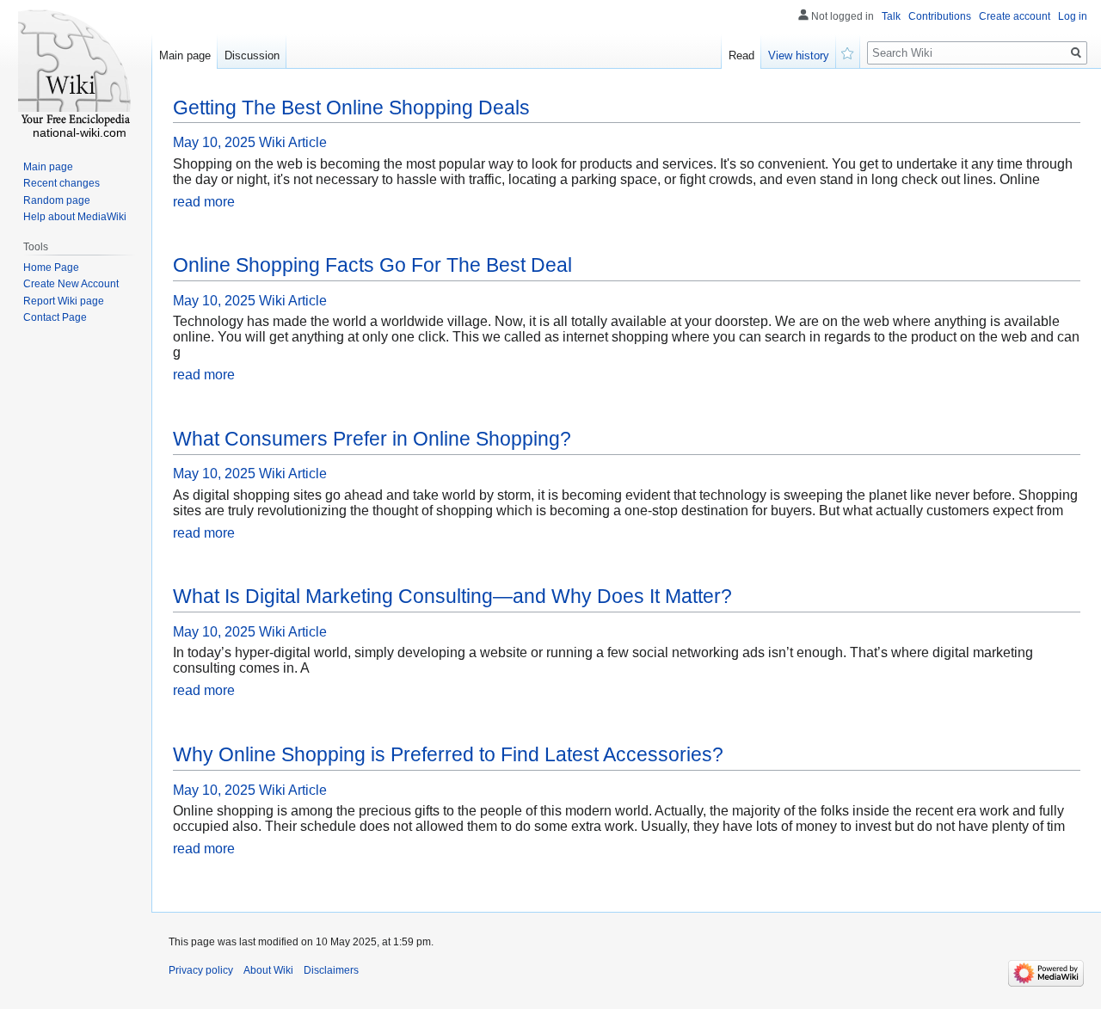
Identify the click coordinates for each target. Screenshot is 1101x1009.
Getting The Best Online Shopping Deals (351, 107)
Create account (1014, 16)
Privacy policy (201, 970)
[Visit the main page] (76, 69)
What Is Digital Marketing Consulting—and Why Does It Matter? (452, 596)
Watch (848, 51)
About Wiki (268, 970)
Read (741, 55)
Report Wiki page (63, 301)
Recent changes (61, 183)
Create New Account (71, 284)
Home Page (51, 267)
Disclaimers (331, 970)
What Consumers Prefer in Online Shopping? (372, 439)
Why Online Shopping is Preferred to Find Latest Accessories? (448, 754)
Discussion (252, 55)
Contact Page (55, 317)
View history (798, 55)
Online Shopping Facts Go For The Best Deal (372, 265)
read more (204, 201)
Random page (56, 200)
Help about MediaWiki (74, 217)
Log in (1072, 16)
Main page (185, 55)
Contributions (939, 16)
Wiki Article (293, 142)
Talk (891, 16)
